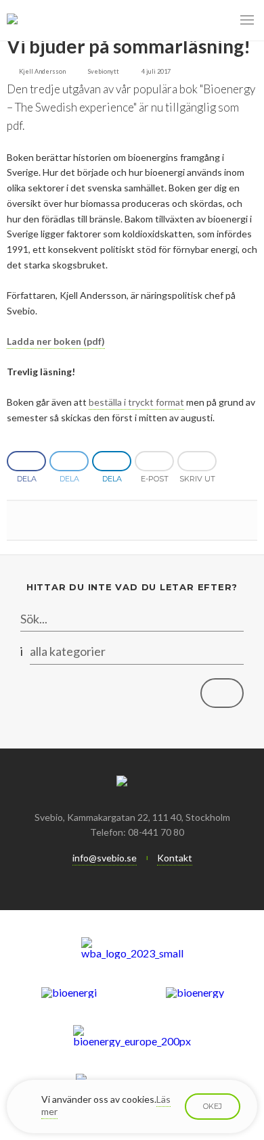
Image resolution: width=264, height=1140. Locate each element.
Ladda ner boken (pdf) (56, 341)
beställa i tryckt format (136, 402)
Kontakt (174, 857)
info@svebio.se (104, 857)
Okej (212, 1106)
